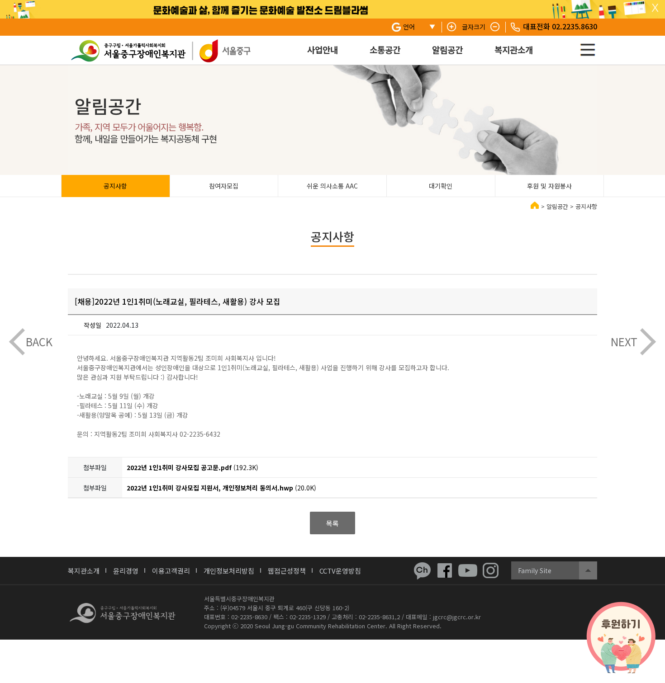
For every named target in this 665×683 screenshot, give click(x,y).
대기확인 (440, 185)
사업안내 (322, 49)
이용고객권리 (171, 570)
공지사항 (115, 185)
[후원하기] (621, 638)
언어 (409, 26)
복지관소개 (513, 49)
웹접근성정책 (287, 570)
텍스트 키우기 (451, 27)
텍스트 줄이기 (495, 27)
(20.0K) (221, 488)
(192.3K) (192, 467)
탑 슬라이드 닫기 (655, 8)
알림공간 (447, 49)
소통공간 (385, 49)
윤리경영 (125, 570)
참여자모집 (223, 185)
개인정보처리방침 (229, 570)
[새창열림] (422, 570)
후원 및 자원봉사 (549, 185)
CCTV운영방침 (340, 570)
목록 (332, 523)
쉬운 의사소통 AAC (332, 185)
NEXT (624, 341)
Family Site (534, 570)
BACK (39, 341)
